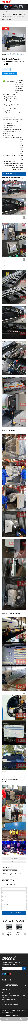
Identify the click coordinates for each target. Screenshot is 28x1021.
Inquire (6, 70)
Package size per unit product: (11, 137)
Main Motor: (6, 117)
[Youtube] (10, 973)
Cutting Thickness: (8, 97)
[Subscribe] (24, 968)
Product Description (10, 174)
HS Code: (5, 135)
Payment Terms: (7, 166)
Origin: (5, 133)
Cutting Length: (7, 99)
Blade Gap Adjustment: (9, 101)
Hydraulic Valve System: (9, 119)
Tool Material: (7, 125)
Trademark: (6, 127)
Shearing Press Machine (10, 870)
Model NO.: (6, 95)
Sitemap (8, 1015)
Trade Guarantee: (10, 81)
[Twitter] (8, 973)
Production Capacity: (9, 163)
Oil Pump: (5, 123)
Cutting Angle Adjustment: (10, 105)
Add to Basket (10, 74)
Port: (4, 161)
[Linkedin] (5, 973)
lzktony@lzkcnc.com (13, 1004)
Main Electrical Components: (11, 113)
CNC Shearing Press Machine (11, 874)
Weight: (5, 111)
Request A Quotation (14, 913)
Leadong (20, 1015)
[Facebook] (3, 973)
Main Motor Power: (8, 109)
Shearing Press (7, 867)
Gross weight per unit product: (12, 155)
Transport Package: (8, 129)
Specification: (6, 131)
